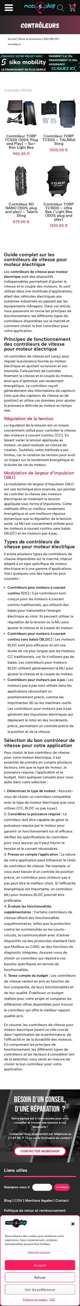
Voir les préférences (40, 1289)
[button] (73, 1224)
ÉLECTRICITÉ (51, 38)
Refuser (40, 1277)
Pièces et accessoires (30, 38)
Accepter (40, 1265)
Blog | (9, 1200)
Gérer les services (39, 1252)
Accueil (12, 38)
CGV (52, 1299)
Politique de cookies (35, 1299)
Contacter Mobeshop (40, 1151)
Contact (62, 1200)
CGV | (19, 1200)
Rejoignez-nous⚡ (17, 1187)
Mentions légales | (40, 1200)
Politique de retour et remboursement (35, 1210)
